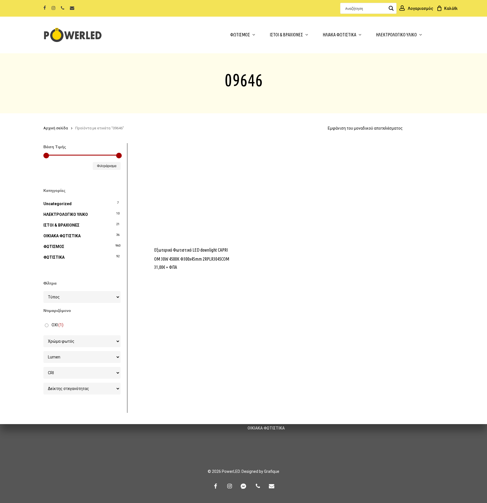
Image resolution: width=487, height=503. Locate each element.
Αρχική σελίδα (55, 128)
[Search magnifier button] (391, 8)
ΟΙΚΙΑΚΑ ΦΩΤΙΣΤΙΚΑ (62, 236)
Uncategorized (57, 203)
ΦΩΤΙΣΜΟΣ (53, 246)
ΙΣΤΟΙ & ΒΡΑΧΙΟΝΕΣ (61, 225)
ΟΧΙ (57, 325)
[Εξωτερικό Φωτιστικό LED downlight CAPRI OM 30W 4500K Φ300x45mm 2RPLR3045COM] (194, 191)
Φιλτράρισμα (106, 166)
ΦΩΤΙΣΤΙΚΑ (54, 257)
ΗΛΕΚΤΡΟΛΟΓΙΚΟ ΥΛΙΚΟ (65, 214)
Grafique (271, 471)
